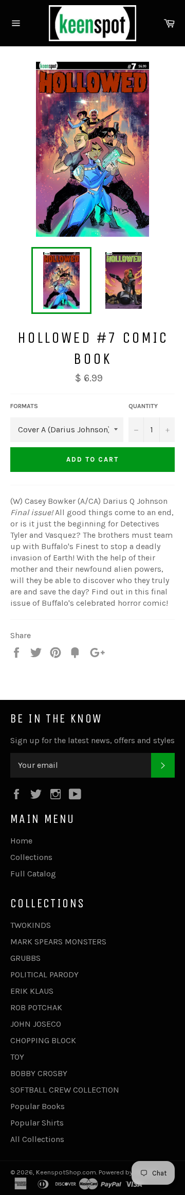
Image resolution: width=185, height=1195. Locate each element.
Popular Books (37, 1106)
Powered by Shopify (128, 1172)
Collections (31, 857)
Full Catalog (33, 873)
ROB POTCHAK (36, 1007)
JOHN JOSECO (35, 1024)
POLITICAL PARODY (44, 974)
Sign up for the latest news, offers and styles (92, 740)
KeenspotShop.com (66, 1172)
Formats (24, 406)
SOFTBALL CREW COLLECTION (64, 1090)
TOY (17, 1057)
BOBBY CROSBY (38, 1073)
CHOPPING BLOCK (43, 1040)
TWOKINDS (30, 925)
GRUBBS (25, 958)
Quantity (143, 406)
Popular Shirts (37, 1123)
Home (21, 841)
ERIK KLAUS (31, 991)
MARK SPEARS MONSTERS (58, 941)
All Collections (37, 1139)
